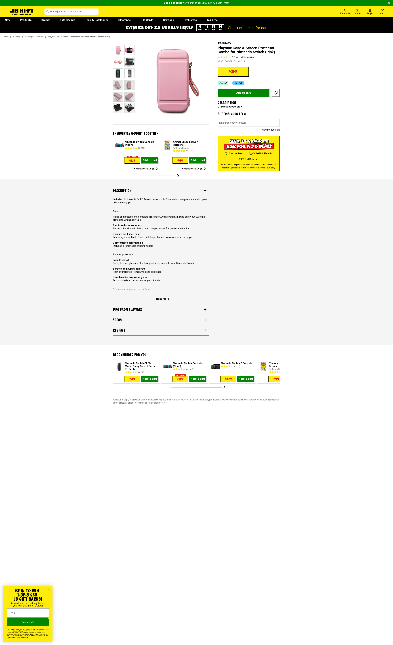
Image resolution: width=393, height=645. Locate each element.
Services (168, 20)
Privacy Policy (18, 631)
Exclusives (190, 20)
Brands (45, 20)
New (7, 20)
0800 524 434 (209, 2)
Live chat (189, 2)
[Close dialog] (48, 590)
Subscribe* (28, 622)
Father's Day (67, 20)
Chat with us (236, 153)
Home (5, 37)
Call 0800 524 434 (262, 153)
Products (26, 20)
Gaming (16, 37)
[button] (196, 28)
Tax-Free (212, 20)
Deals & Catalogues (96, 20)
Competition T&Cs (42, 629)
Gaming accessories (34, 37)
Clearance (124, 20)
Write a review (248, 57)
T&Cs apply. (270, 168)
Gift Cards (147, 20)
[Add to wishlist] (276, 93)
